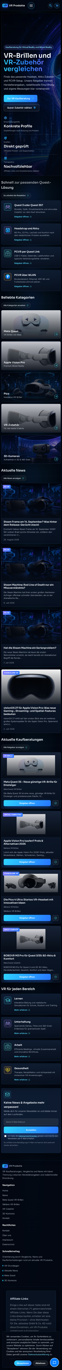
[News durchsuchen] (50, 5)
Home (5, 1190)
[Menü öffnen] (31, 5)
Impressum (7, 1240)
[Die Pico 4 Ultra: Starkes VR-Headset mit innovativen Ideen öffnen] (55, 918)
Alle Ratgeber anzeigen (13, 747)
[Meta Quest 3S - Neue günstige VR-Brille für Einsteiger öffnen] (55, 803)
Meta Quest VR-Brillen (12, 1200)
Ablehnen (40, 1363)
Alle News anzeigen (12, 478)
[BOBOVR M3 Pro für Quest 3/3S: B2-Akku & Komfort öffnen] (55, 977)
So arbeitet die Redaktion (14, 195)
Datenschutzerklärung (38, 1354)
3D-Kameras (8, 1213)
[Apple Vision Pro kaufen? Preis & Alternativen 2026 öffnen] (55, 862)
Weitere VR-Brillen (11, 1204)
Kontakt (5, 1218)
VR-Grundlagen (11, 1266)
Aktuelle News (11, 1270)
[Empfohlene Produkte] (57, 5)
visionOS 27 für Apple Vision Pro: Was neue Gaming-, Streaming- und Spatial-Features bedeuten (30, 711)
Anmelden (31, 1130)
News (5, 1195)
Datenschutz (8, 1244)
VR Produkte (17, 5)
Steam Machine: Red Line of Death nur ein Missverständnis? (29, 586)
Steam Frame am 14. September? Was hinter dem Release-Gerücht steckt (30, 523)
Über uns (6, 1235)
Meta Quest (9, 1275)
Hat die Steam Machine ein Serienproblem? (30, 647)
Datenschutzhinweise (28, 1136)
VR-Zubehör (8, 1209)
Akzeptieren (23, 1363)
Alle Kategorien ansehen (14, 305)
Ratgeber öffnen (27, 803)
